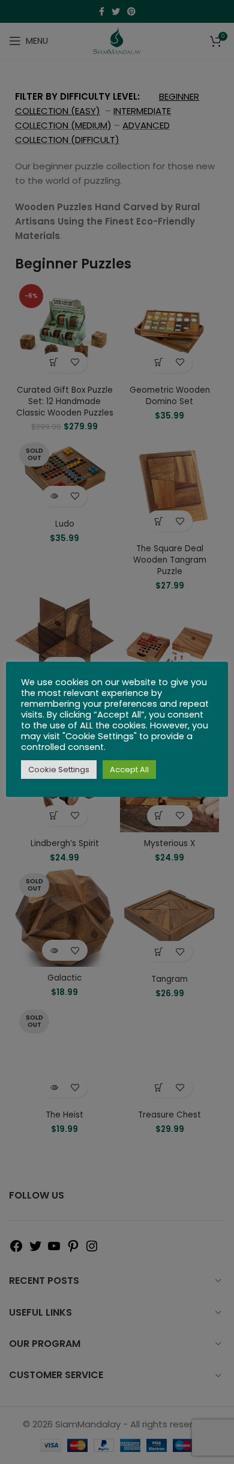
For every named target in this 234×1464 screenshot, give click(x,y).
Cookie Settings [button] (58, 769)
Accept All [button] (129, 769)
